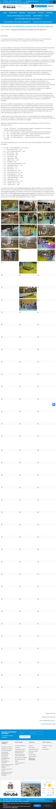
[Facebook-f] (51, 2)
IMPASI (47, 16)
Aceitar (37, 805)
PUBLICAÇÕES (31, 13)
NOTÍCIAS (41, 13)
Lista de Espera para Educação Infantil (28, 19)
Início (2, 29)
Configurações (47, 805)
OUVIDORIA (49, 13)
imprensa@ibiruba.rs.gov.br (47, 720)
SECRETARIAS (13, 13)
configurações (14, 807)
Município (22, 13)
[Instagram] (54, 2)
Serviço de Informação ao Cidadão (19, 16)
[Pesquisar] (32, 6)
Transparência (38, 16)
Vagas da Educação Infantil (42, 22)
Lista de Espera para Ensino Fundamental (17, 22)
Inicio (5, 13)
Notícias (7, 29)
